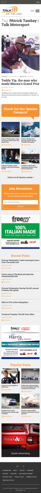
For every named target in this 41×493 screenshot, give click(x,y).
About (15, 470)
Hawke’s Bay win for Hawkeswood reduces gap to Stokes (10, 412)
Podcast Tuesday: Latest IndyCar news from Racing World (10, 167)
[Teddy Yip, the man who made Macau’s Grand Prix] (20, 53)
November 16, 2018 (7, 87)
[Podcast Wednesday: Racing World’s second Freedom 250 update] (30, 129)
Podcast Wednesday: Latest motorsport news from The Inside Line (10, 140)
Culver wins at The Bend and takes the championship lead (17, 275)
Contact (22, 470)
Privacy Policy (19, 477)
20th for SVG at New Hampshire (14, 302)
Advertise (13, 473)
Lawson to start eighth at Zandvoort (9, 386)
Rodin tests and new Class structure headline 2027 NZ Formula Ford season (30, 386)
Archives (5, 473)
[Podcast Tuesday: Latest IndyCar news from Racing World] (10, 156)
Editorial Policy (7, 477)
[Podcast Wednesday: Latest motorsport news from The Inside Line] (10, 129)
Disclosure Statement (26, 473)
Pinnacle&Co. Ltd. (20, 490)
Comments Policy (31, 477)
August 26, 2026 (6, 265)
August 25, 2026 (6, 317)
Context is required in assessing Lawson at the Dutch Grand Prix (29, 167)
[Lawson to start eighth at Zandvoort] (10, 376)
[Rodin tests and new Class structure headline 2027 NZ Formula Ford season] (30, 376)
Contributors (6, 470)
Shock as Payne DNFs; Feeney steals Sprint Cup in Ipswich (30, 412)
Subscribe (30, 470)
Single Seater (14, 76)
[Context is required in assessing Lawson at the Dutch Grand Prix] (30, 156)
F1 (8, 76)
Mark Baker (30, 76)
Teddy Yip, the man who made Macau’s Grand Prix (20, 82)
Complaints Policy (8, 480)
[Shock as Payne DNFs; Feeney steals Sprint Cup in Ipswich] (30, 401)
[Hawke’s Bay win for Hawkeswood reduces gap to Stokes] (10, 401)
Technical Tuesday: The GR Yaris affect (17, 314)
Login (38, 2)
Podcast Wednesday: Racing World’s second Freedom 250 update (28, 140)
